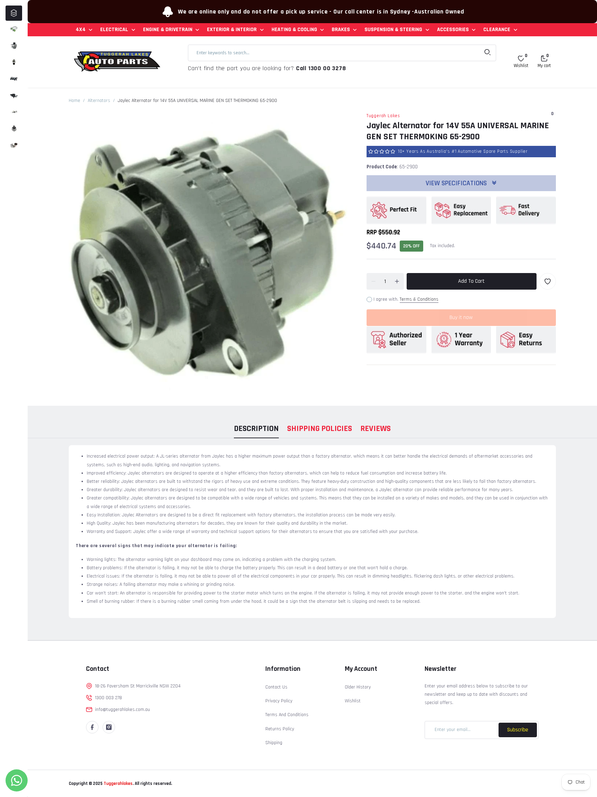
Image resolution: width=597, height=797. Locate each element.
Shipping (273, 743)
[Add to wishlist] (547, 281)
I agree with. (405, 299)
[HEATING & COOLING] (14, 95)
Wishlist (353, 701)
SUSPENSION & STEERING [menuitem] (393, 29)
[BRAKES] (14, 112)
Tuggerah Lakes (383, 116)
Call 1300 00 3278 (321, 68)
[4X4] (14, 29)
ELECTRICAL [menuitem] (114, 29)
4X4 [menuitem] (81, 29)
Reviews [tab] (375, 428)
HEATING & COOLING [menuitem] (294, 29)
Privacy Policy (278, 701)
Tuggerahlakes (118, 783)
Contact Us (276, 687)
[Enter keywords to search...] (487, 53)
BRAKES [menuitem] (341, 29)
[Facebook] (92, 727)
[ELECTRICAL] (14, 45)
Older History (358, 687)
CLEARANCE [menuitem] (496, 29)
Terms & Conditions (419, 299)
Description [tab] (256, 428)
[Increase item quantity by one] (397, 281)
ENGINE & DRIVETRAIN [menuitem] (167, 29)
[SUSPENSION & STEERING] (14, 128)
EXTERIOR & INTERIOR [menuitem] (232, 29)
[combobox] (342, 53)
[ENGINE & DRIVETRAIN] (14, 62)
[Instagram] (109, 727)
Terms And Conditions (287, 715)
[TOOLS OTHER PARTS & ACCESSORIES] (14, 145)
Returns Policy (279, 729)
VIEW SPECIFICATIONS (457, 183)
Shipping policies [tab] (319, 428)
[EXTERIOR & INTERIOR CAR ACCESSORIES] (14, 79)
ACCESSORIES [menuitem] (453, 29)
